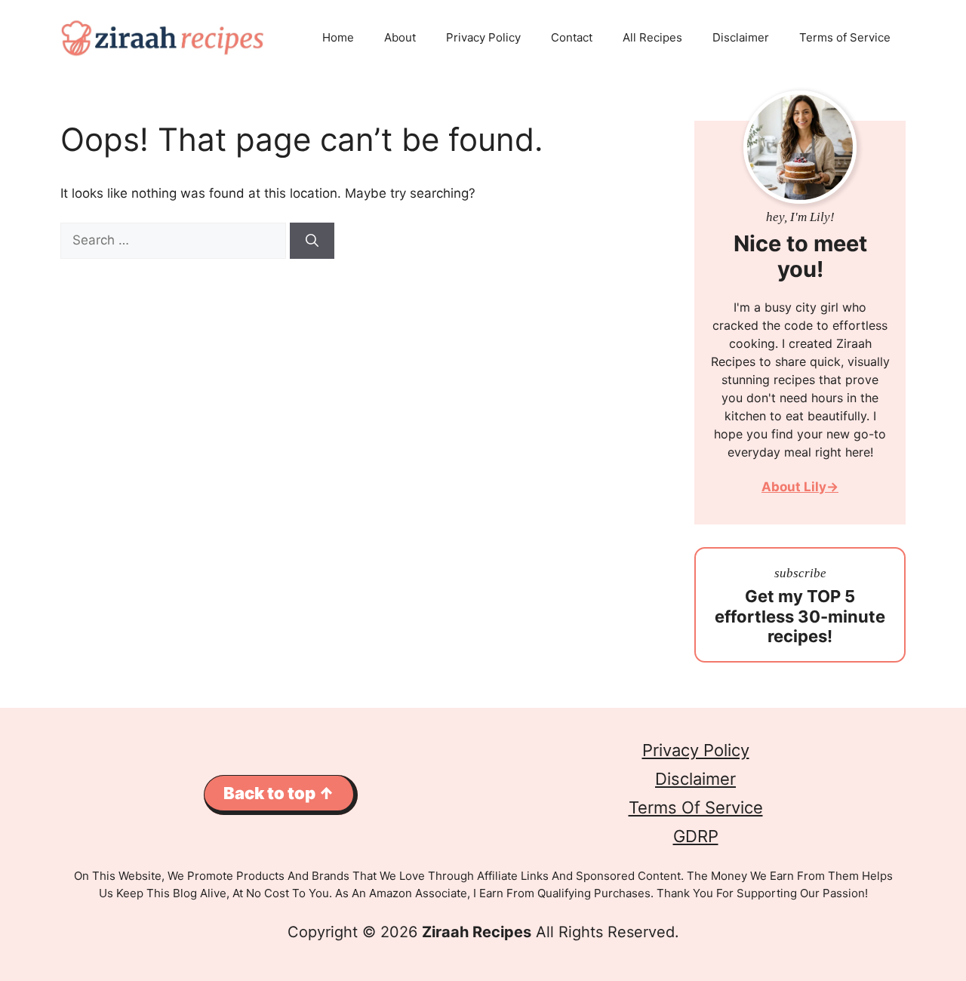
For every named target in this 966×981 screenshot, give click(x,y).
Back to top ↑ (278, 793)
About (400, 37)
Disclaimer (740, 37)
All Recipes (652, 37)
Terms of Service (845, 37)
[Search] (312, 241)
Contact (571, 37)
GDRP (695, 836)
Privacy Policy (483, 37)
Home (338, 37)
